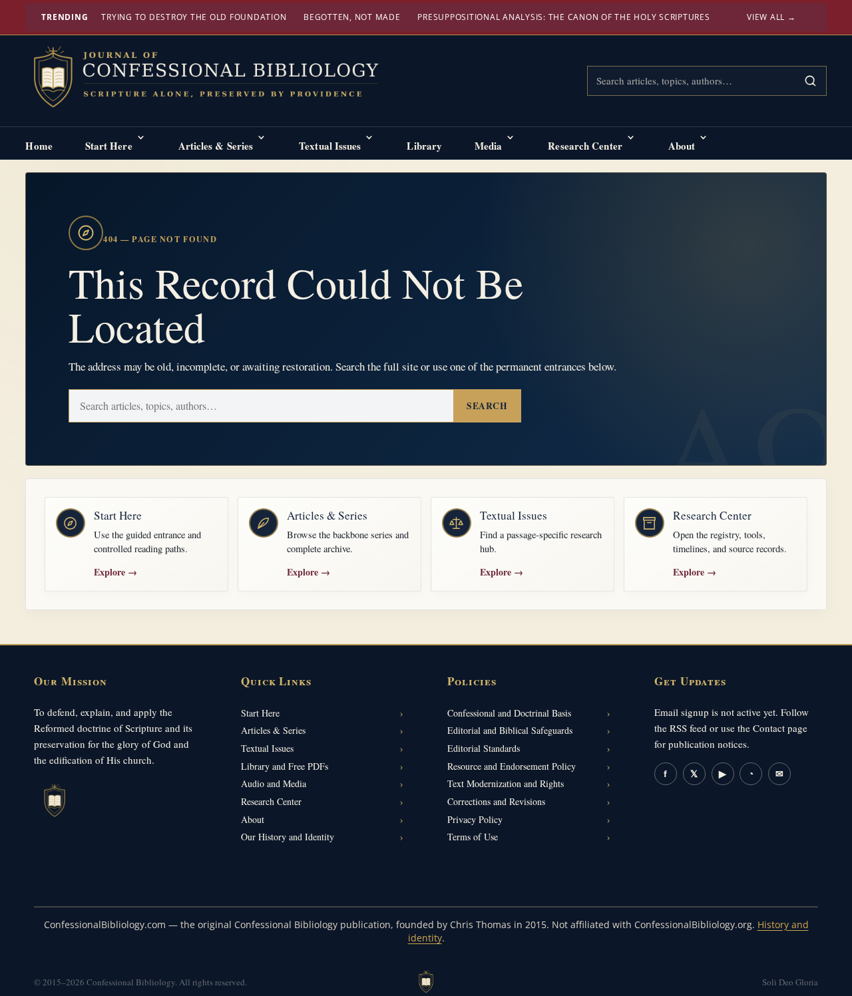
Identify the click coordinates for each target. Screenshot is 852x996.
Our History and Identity (287, 836)
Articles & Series (216, 145)
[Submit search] (810, 81)
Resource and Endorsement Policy (511, 766)
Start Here (108, 145)
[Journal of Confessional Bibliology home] (215, 78)
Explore (115, 572)
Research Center (585, 145)
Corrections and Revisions (496, 801)
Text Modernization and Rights (505, 783)
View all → (771, 17)
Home (38, 145)
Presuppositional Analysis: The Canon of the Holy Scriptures (563, 17)
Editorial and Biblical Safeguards (509, 730)
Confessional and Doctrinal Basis (509, 713)
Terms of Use (472, 836)
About (682, 145)
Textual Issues (330, 145)
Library (424, 145)
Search (487, 406)
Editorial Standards (483, 748)
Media (489, 145)
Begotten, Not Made (352, 17)
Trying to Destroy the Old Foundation (193, 17)
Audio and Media (273, 783)
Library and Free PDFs (284, 766)
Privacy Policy (475, 819)
